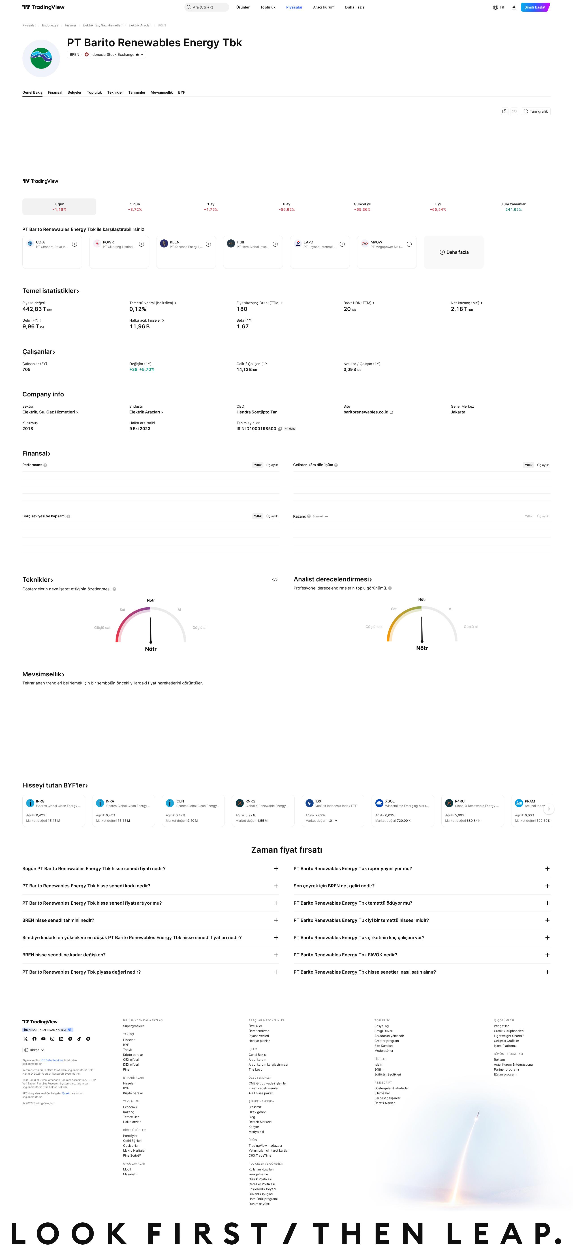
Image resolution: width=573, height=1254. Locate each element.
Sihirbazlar (382, 1093)
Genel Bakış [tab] (32, 92)
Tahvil (127, 1050)
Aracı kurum (323, 7)
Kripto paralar (133, 1054)
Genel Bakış (257, 1054)
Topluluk (268, 7)
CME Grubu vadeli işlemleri (268, 1083)
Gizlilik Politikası (260, 1179)
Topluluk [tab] (94, 92)
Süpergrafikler (133, 1026)
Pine (126, 1069)
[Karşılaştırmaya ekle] (74, 244)
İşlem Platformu (505, 1046)
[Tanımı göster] (48, 303)
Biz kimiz (255, 1107)
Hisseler (129, 1040)
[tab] (257, 465)
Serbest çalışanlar (387, 1098)
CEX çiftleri (131, 1059)
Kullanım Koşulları (261, 1169)
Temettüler (131, 1117)
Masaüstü (130, 1174)
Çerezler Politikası (262, 1184)
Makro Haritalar (134, 1150)
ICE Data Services (52, 1060)
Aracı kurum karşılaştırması (268, 1064)
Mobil (127, 1169)
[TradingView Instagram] (52, 1039)
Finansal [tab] (55, 92)
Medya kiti (256, 1132)
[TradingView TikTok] (79, 1039)
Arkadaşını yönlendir (389, 1036)
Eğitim (378, 1069)
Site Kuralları (383, 1046)
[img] (137, 54)
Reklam (499, 1059)
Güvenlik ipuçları (261, 1194)
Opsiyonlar (131, 1145)
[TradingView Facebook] (34, 1039)
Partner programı (506, 1069)
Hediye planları (259, 1041)
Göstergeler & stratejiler (391, 1088)
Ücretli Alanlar (384, 1103)
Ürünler (243, 7)
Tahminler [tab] (136, 92)
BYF (126, 1045)
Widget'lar (501, 1026)
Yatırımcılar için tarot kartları (269, 1150)
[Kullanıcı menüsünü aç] (513, 7)
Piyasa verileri (259, 1036)
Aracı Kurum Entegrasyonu (513, 1064)
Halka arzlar (132, 1122)
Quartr (66, 1093)
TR (502, 7)
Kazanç (128, 1112)
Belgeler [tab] (74, 92)
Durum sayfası (259, 1204)
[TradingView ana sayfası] (43, 7)
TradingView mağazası (265, 1145)
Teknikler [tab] (115, 92)
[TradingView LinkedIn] (61, 1039)
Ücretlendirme (259, 1031)
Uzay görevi (257, 1112)
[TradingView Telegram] (70, 1039)
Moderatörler (383, 1050)
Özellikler (255, 1026)
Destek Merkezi (260, 1122)
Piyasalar (294, 7)
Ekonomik (130, 1107)
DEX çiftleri (131, 1064)
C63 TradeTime (260, 1155)
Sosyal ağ (381, 1026)
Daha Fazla (355, 7)
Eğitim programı (505, 1074)
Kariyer (254, 1127)
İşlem (378, 1064)
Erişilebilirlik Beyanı (262, 1189)
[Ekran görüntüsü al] (505, 111)
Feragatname (258, 1174)
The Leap (256, 1069)
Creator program (386, 1041)
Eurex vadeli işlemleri (264, 1088)
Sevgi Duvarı (383, 1031)
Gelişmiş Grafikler (506, 1041)
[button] (253, 7)
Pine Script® (132, 1155)
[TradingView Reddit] (88, 1039)
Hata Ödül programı (263, 1199)
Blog (252, 1117)
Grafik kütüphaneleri (509, 1031)
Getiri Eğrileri (132, 1140)
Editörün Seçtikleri (387, 1074)
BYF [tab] (181, 92)
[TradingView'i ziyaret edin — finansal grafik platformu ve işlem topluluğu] (40, 181)
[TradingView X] (25, 1039)
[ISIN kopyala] (280, 429)
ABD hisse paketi (261, 1093)
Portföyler (130, 1136)
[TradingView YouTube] (43, 1039)
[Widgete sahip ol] (514, 111)
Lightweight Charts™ (509, 1036)
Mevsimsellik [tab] (162, 92)
